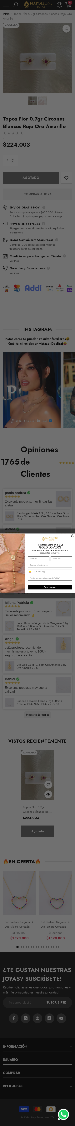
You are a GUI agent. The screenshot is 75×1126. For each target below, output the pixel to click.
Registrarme (50, 587)
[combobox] (31, 572)
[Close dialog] (72, 536)
